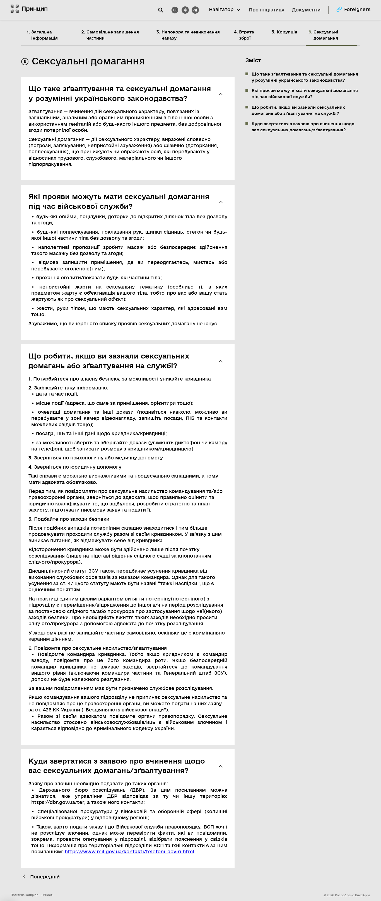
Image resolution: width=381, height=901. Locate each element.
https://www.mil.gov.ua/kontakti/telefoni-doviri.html (129, 852)
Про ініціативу (266, 10)
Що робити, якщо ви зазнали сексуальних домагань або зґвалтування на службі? (298, 110)
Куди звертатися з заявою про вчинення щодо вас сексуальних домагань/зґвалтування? (303, 127)
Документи (306, 10)
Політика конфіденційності (32, 895)
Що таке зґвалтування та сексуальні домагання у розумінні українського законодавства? (305, 77)
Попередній (45, 877)
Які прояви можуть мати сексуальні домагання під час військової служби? (305, 94)
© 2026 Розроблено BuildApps (347, 895)
